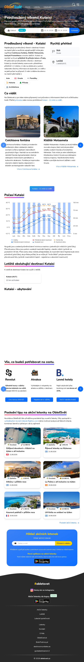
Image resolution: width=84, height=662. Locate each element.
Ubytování (48, 7)
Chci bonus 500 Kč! (16, 399)
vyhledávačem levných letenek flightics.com (21, 421)
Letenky (37, 7)
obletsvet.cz (45, 658)
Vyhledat (74, 30)
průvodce (18, 100)
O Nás (42, 633)
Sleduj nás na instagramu (44, 590)
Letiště (42, 614)
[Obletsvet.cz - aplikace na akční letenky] (42, 561)
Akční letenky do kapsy (42, 596)
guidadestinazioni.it (42, 651)
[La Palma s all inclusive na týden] (61, 470)
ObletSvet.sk (42, 638)
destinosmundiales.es (42, 646)
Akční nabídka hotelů (68, 399)
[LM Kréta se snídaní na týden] (61, 500)
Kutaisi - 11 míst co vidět (52, 100)
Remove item (25, 30)
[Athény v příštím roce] (22, 470)
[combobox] (27, 30)
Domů (27, 7)
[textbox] (27, 30)
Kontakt (42, 629)
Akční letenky (42, 610)
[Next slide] (80, 145)
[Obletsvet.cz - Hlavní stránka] (13, 4)
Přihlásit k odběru (63, 543)
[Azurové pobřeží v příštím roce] (22, 500)
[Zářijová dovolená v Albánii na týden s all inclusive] (22, 436)
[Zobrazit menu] (78, 4)
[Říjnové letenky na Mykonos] (61, 436)
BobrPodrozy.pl (42, 642)
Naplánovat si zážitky (42, 399)
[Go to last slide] (3, 145)
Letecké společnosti (42, 618)
